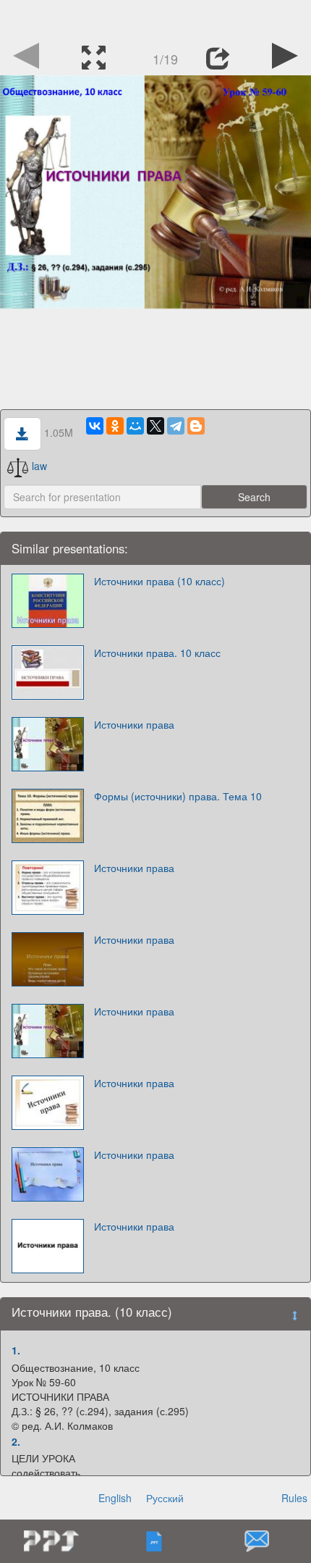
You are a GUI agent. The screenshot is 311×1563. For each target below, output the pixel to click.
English (115, 1498)
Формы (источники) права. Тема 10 (178, 796)
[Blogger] (196, 426)
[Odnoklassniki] (115, 426)
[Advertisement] (155, 18)
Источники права (134, 724)
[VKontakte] (94, 426)
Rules (294, 1498)
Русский (165, 1498)
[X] (155, 426)
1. (16, 1350)
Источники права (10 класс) (159, 581)
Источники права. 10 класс (157, 652)
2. (16, 1441)
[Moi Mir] (135, 426)
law (39, 465)
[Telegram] (175, 426)
